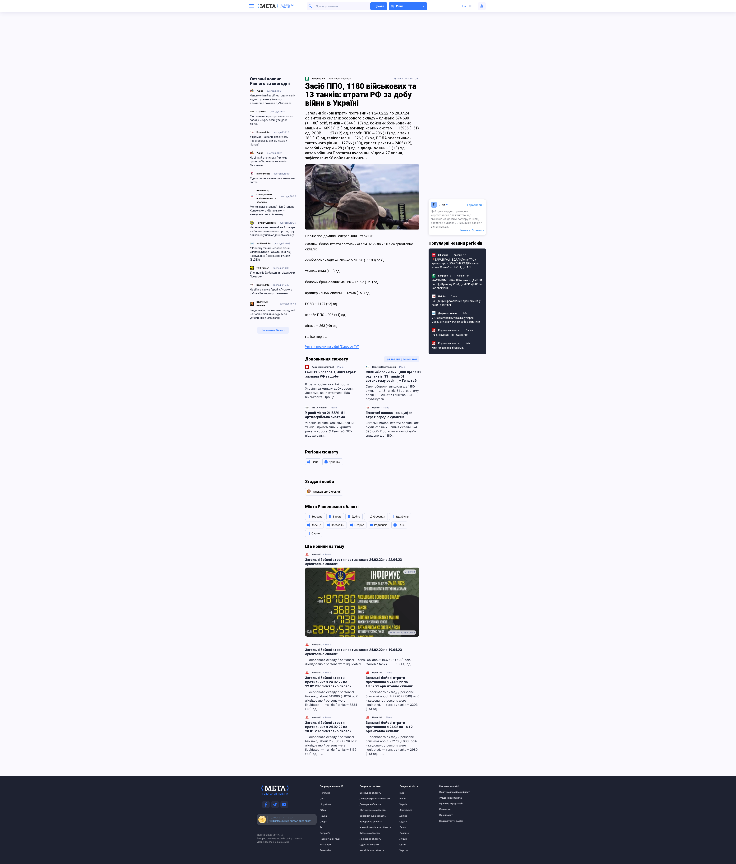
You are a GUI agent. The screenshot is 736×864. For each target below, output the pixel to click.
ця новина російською (401, 359)
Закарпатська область (367, 816)
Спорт (323, 821)
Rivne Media (263, 173)
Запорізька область (367, 821)
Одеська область (367, 844)
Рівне (340, 366)
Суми (454, 296)
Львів (402, 827)
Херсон (403, 850)
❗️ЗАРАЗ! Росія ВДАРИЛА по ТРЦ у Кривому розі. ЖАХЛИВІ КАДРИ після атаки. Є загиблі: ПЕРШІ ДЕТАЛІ (455, 263)
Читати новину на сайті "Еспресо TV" (332, 346)
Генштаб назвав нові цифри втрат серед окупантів (389, 415)
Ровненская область (340, 78)
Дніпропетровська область (367, 798)
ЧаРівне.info (263, 243)
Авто (322, 827)
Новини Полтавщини (384, 366)
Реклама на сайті (446, 786)
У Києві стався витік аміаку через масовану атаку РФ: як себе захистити (456, 319)
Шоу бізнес (326, 804)
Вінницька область (367, 793)
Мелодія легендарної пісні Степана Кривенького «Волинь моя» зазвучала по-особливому (272, 210)
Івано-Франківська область (367, 827)
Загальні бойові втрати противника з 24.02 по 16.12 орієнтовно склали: (389, 727)
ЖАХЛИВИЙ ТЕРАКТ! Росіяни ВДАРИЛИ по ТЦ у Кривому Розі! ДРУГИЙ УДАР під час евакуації (457, 284)
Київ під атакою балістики (448, 347)
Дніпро (403, 816)
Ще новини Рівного (273, 330)
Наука (323, 816)
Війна (323, 810)
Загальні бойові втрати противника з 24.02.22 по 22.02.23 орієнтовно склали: (328, 682)
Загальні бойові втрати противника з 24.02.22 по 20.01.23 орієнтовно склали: (328, 727)
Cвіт (322, 798)
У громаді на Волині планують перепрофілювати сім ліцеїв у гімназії (269, 140)
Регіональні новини (287, 6)
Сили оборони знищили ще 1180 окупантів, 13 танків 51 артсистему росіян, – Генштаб (393, 376)
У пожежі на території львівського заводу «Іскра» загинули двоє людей (271, 120)
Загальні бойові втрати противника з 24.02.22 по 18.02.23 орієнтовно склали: (389, 682)
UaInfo (376, 407)
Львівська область (367, 839)
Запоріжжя (405, 810)
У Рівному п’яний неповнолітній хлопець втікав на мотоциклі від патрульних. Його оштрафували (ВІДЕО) (270, 254)
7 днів (259, 90)
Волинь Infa (262, 132)
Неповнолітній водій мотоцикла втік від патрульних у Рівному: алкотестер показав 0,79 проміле (272, 99)
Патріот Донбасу (266, 222)
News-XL (317, 554)
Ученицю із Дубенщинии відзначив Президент (272, 274)
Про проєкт (446, 815)
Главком (261, 111)
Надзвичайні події (327, 839)
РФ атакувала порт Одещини (450, 334)
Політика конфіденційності (446, 792)
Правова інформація (446, 803)
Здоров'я (325, 833)
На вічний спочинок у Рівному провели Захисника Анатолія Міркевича (268, 161)
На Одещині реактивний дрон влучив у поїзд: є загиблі (456, 303)
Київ (464, 313)
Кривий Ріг (460, 254)
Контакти (444, 809)
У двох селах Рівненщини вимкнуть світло (272, 180)
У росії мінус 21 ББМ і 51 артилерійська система (325, 415)
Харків (403, 804)
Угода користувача (446, 798)
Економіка (325, 850)
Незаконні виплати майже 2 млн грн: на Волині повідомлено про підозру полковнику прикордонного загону (273, 231)
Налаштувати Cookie (451, 821)
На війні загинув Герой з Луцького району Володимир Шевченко (271, 291)
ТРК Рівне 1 (262, 268)
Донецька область (367, 804)
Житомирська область (367, 810)
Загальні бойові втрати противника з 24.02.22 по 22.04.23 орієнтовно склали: (353, 562)
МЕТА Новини (319, 407)
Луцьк (403, 839)
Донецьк (404, 833)
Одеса (469, 330)
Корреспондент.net (323, 366)
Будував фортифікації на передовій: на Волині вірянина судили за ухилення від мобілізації (273, 314)
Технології (325, 844)
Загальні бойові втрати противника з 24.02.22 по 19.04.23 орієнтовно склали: (353, 652)
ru (470, 6)
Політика (325, 793)
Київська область (367, 833)
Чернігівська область (367, 850)
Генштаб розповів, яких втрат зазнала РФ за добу (330, 374)
